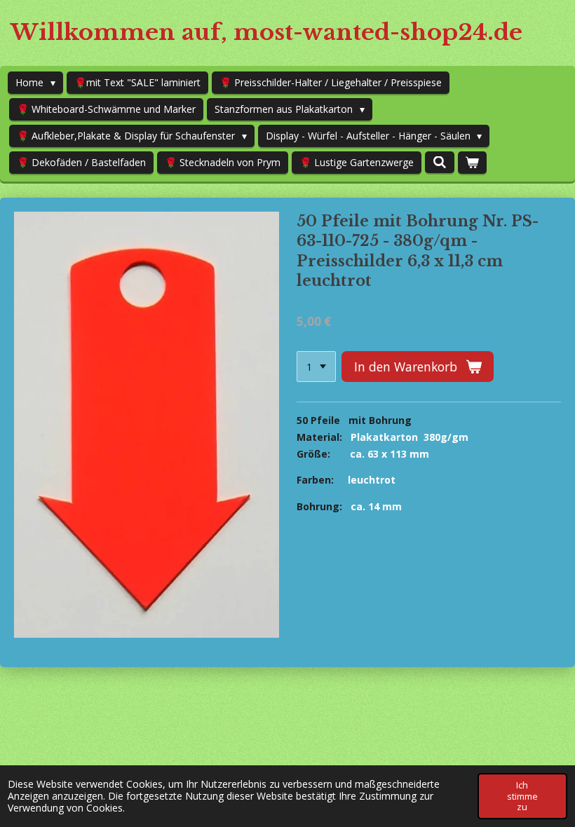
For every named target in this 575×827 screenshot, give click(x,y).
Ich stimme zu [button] (522, 795)
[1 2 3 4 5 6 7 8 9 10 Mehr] (316, 366)
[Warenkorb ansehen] (472, 162)
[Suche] (439, 162)
